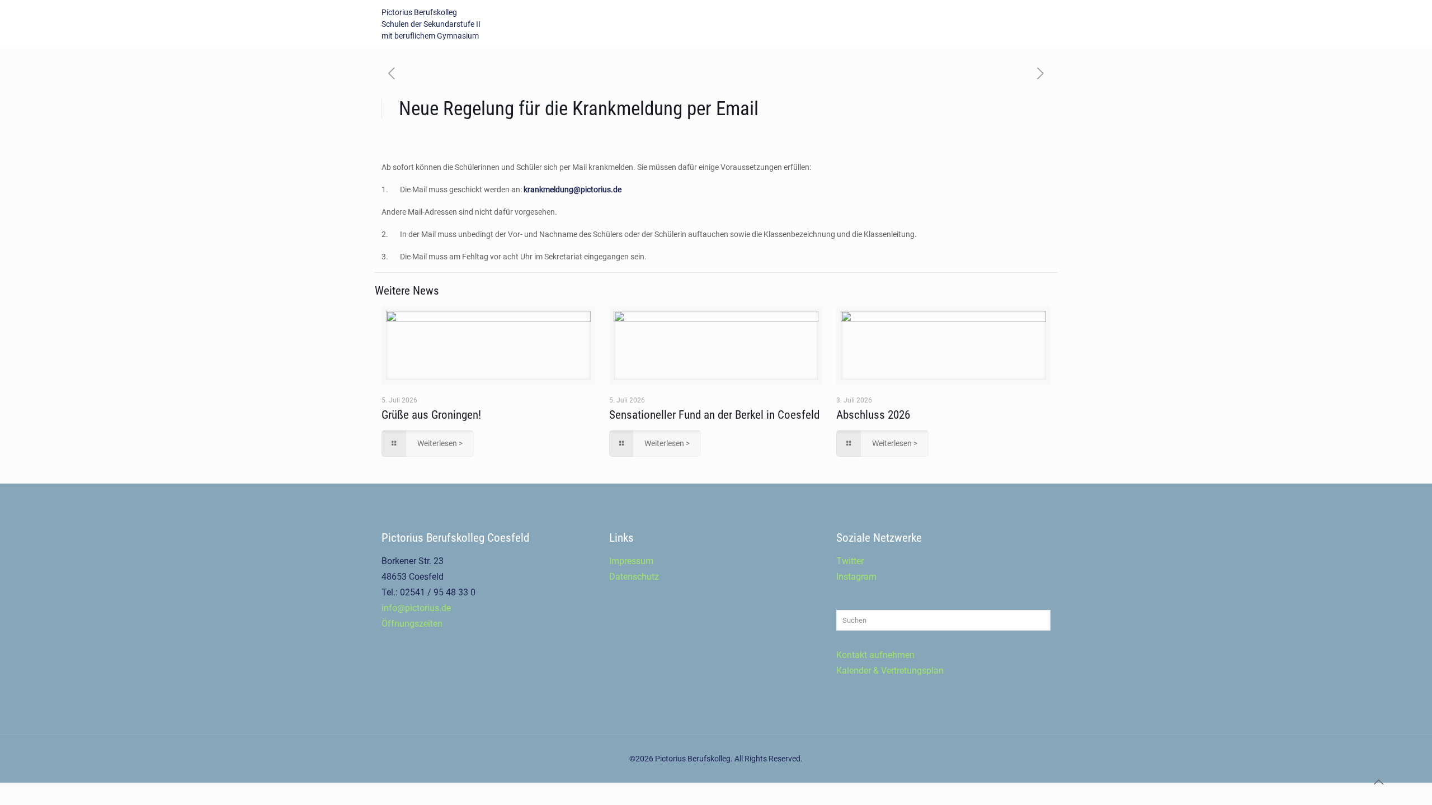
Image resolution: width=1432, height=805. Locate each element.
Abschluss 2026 (873, 415)
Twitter (850, 561)
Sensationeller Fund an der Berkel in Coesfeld (714, 415)
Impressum (631, 561)
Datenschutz (634, 576)
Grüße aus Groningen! (431, 415)
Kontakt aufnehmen (875, 655)
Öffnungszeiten (411, 623)
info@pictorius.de (416, 608)
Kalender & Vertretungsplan (890, 670)
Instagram (856, 576)
